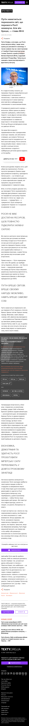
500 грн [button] (13, 379)
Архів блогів (4, 712)
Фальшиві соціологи (7, 697)
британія (22, 593)
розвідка (9, 595)
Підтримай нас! (5, 706)
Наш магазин (5, 708)
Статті (2, 681)
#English (3, 689)
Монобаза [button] (6, 395)
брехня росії (14, 593)
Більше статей (6, 619)
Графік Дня (4, 710)
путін (3, 595)
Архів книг (4, 714)
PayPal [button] (15, 395)
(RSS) (6, 681)
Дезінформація (5, 698)
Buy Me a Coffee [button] (17, 391)
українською (13, 720)
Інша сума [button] (5, 383)
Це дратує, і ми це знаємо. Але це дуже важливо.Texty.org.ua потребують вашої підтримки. (14, 340)
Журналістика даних (7, 693)
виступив (21, 51)
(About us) (9, 679)
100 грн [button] (5, 379)
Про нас (3, 679)
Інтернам (3, 702)
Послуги (3, 695)
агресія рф (5, 593)
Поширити (6, 38)
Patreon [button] (5, 391)
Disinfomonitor (5, 700)
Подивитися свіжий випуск (14, 666)
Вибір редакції (5, 687)
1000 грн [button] (21, 379)
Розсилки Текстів (6, 685)
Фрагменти (4, 683)
